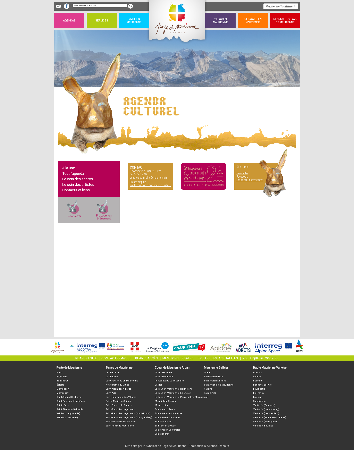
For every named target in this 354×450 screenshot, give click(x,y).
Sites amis (242, 166)
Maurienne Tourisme (279, 6)
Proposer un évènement (249, 180)
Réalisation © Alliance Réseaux (209, 446)
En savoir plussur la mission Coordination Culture (150, 183)
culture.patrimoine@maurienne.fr (148, 177)
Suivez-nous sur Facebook (66, 6)
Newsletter (242, 173)
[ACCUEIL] (177, 20)
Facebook (242, 176)
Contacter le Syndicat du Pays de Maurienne (58, 6)
